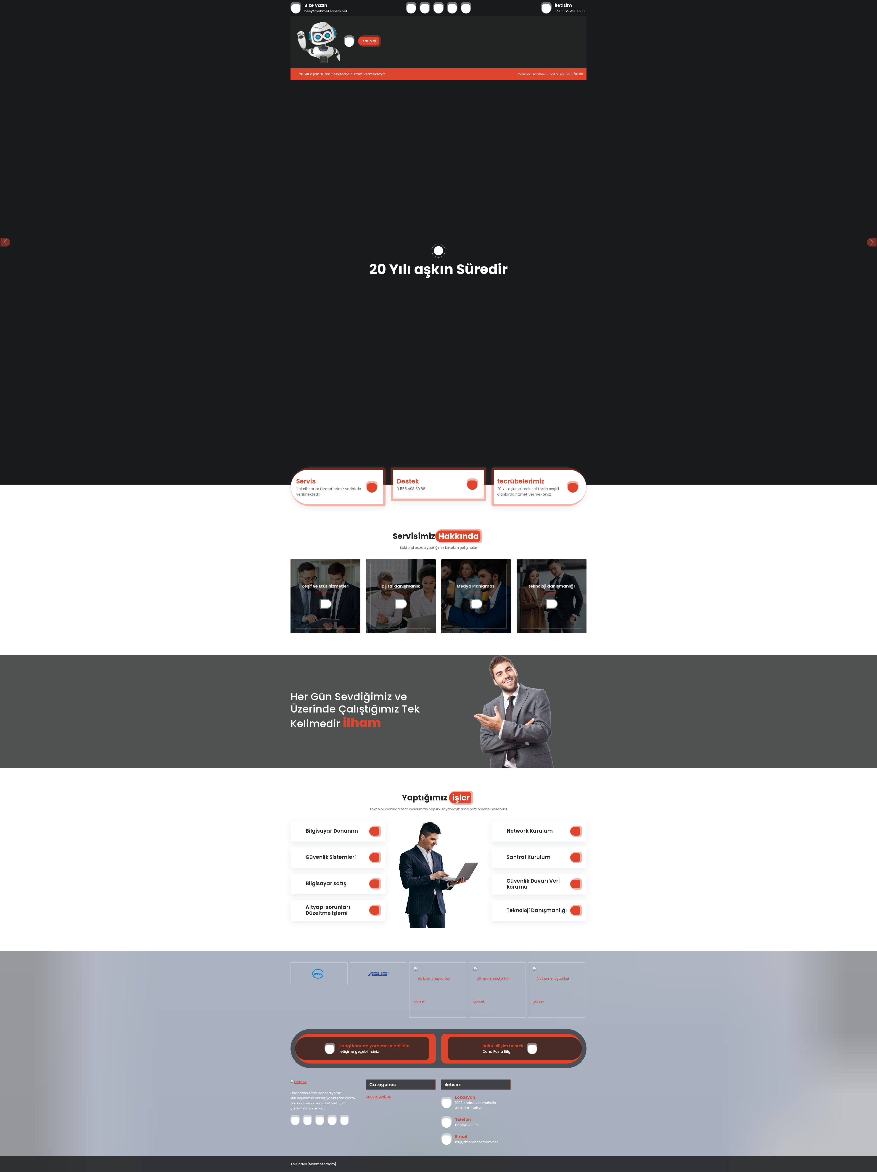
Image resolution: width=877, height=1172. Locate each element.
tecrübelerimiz (520, 481)
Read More (438, 291)
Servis (306, 481)
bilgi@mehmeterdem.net (476, 1142)
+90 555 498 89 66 (570, 11)
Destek (408, 481)
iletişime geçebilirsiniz (358, 1051)
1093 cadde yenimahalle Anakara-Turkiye (475, 1105)
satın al (369, 41)
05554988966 (467, 1124)
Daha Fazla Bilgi (497, 1051)
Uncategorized (378, 1096)
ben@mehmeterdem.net (326, 11)
